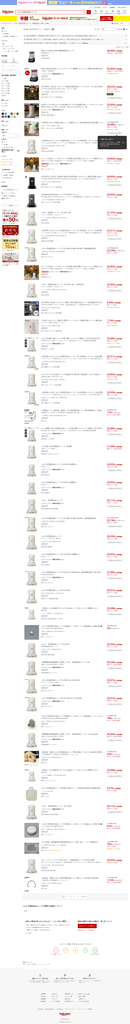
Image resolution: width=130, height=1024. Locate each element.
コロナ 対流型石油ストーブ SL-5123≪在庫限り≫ (59, 464)
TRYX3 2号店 (47, 79)
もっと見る (28, 933)
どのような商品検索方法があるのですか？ (38, 927)
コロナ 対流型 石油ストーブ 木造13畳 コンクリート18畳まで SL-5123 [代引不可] (70, 338)
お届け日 (4, 139)
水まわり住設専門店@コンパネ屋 (52, 618)
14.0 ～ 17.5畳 (6, 88)
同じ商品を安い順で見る (115, 98)
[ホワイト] (9, 113)
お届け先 (4, 132)
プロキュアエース (48, 257)
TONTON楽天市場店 (48, 654)
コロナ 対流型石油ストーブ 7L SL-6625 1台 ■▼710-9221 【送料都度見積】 (68, 518)
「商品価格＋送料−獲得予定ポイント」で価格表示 (36, 29)
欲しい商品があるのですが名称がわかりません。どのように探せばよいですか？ (49, 925)
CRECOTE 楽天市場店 (49, 870)
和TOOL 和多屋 (47, 547)
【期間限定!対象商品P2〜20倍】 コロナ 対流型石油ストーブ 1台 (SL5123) (69, 734)
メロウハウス (47, 850)
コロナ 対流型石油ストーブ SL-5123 (55, 644)
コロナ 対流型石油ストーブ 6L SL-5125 (55, 590)
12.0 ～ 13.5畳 (6, 86)
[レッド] (3, 116)
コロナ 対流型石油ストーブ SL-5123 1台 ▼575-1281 (60, 680)
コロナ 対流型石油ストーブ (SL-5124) (56, 806)
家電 (24, 964)
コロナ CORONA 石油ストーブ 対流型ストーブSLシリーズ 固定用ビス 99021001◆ (71, 626)
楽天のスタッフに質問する (87, 926)
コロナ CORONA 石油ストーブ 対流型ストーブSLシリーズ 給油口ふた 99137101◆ (71, 824)
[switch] (18, 151)
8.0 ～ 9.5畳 (5, 81)
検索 (11, 70)
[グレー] (6, 113)
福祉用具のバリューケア (50, 672)
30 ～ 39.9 (4, 103)
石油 (25, 911)
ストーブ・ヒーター (45, 964)
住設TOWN (46, 58)
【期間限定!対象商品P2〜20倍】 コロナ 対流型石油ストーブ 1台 (65, 662)
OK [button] (123, 142)
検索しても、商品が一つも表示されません (38, 930)
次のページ (85, 896)
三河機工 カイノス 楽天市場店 (51, 367)
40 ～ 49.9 (4, 106)
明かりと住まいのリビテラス (51, 454)
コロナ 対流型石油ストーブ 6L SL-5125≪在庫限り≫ (60, 554)
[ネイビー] (9, 116)
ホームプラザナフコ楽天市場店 (51, 202)
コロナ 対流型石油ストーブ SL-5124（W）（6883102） (63, 284)
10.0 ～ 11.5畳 (6, 83)
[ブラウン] (11, 113)
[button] (123, 7)
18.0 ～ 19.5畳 (6, 90)
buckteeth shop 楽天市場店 (50, 508)
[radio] (2, 31)
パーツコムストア (48, 636)
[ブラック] (3, 113)
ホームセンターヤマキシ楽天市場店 (53, 128)
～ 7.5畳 (4, 78)
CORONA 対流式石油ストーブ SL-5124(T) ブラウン (60, 194)
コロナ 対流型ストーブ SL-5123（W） (56, 212)
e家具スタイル (47, 277)
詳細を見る (85, 43)
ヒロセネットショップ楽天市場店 (52, 385)
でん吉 (45, 421)
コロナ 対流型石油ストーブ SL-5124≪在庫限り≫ (59, 482)
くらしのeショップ (48, 169)
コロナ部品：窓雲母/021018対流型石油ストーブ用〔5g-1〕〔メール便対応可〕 (70, 842)
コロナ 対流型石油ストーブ (52, 500)
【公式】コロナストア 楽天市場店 (52, 97)
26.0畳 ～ (4, 95)
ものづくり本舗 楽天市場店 (50, 598)
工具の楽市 (46, 475)
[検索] (89, 12)
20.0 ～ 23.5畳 (6, 93)
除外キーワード (6, 198)
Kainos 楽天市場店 (48, 151)
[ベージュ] (14, 113)
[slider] (1, 63)
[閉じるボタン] (126, 35)
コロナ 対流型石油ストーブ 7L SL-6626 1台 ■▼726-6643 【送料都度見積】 (68, 248)
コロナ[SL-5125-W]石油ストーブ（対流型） (57, 446)
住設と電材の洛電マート (50, 115)
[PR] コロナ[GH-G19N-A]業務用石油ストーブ (57, 51)
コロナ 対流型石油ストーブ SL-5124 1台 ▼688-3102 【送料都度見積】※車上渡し (71, 572)
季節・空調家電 (32, 964)
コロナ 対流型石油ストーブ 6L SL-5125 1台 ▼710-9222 (61, 698)
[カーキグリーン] (17, 113)
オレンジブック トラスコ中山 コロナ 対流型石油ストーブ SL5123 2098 (68, 860)
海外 (7, 129)
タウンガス (46, 796)
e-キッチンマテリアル (49, 780)
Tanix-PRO (46, 223)
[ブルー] (6, 116)
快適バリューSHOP (48, 349)
